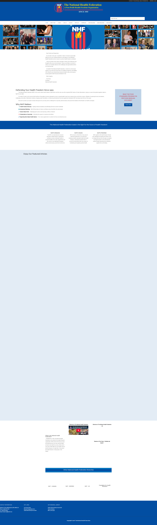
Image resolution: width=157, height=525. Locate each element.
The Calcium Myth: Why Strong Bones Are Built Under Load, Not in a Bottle (44, 313)
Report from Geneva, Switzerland (34, 229)
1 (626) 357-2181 (6, 509)
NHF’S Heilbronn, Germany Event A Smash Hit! (37, 398)
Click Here (128, 104)
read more (27, 236)
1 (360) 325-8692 (4, 510)
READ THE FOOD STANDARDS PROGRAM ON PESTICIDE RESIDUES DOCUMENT (128, 97)
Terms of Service (51, 509)
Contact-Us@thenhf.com (7, 511)
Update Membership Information (30, 510)
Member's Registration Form (29, 509)
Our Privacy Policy (27, 507)
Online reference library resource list (55, 507)
